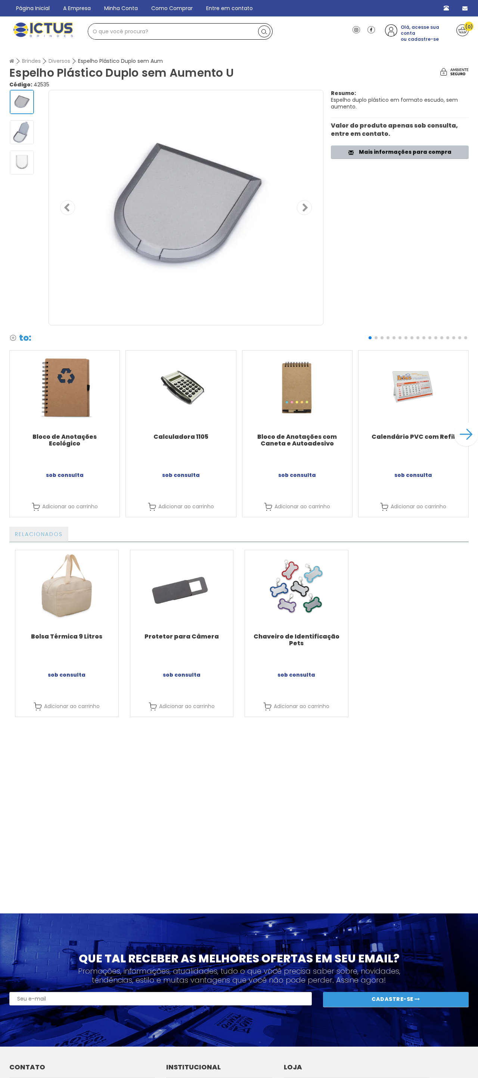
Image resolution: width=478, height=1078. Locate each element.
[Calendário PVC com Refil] (413, 386)
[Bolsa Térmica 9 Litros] (66, 586)
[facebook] (371, 29)
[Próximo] (304, 207)
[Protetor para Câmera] (181, 586)
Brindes (31, 61)
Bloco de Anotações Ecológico (64, 440)
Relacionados (39, 534)
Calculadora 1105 (180, 436)
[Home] (11, 61)
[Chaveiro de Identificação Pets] (296, 586)
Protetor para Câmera (182, 636)
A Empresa (77, 8)
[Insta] (356, 29)
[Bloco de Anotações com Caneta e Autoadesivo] (297, 386)
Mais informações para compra (404, 152)
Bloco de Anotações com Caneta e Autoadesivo (297, 440)
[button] (370, 337)
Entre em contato (229, 8)
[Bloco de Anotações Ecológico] (65, 386)
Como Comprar (172, 8)
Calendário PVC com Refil (413, 436)
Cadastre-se (393, 999)
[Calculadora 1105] (181, 386)
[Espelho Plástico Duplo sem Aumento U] (186, 207)
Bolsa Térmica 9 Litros (66, 636)
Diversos (59, 61)
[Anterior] (67, 207)
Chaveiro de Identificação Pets (296, 639)
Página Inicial (33, 8)
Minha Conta (121, 8)
